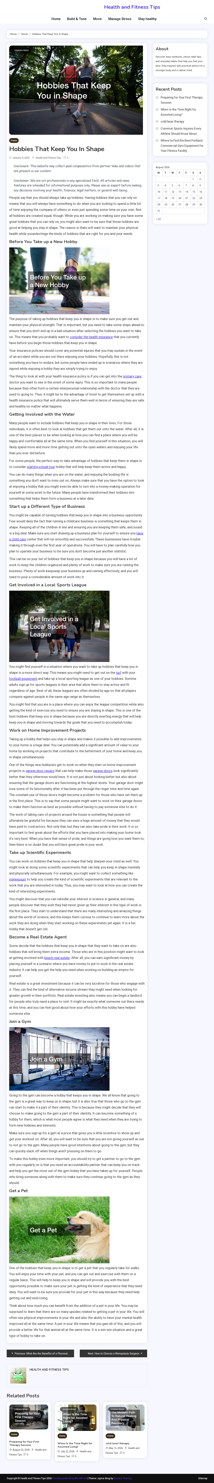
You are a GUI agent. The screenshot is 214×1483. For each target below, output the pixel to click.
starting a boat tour (41, 467)
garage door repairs (40, 771)
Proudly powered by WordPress (70, 1478)
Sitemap (202, 1478)
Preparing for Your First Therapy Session (24, 1443)
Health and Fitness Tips (132, 7)
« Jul (158, 218)
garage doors (103, 771)
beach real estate (57, 958)
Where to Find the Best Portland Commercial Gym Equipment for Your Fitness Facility (182, 145)
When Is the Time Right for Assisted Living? (75, 1445)
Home (56, 19)
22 (193, 198)
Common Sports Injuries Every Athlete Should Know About (181, 131)
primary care (132, 376)
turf (118, 673)
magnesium (17, 879)
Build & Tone (76, 19)
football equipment (23, 679)
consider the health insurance (91, 337)
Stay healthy (147, 19)
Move (97, 19)
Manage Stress (119, 19)
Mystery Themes (123, 1478)
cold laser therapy (117, 1443)
